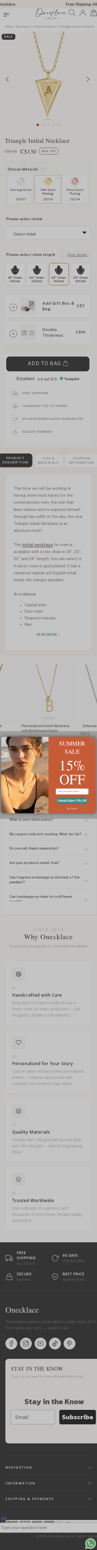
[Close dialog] (93, 740)
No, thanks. (72, 808)
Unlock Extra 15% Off (72, 800)
